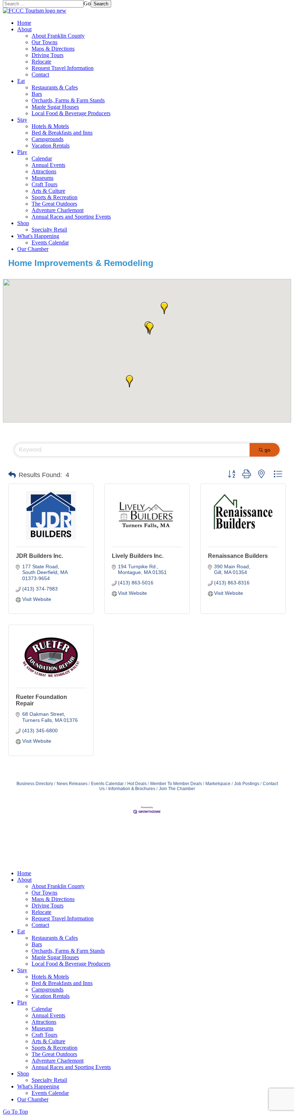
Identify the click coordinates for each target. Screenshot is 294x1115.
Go (87, 3)
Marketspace (218, 783)
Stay (22, 120)
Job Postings (246, 783)
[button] (164, 308)
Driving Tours (47, 55)
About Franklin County (58, 36)
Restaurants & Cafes (55, 87)
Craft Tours (44, 184)
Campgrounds (47, 139)
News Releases (72, 783)
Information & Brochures (131, 788)
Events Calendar (50, 242)
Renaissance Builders (238, 556)
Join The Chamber (177, 788)
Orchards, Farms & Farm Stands (68, 100)
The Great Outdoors (54, 204)
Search (101, 3)
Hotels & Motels (50, 126)
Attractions (44, 171)
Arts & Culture (48, 191)
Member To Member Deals (176, 783)
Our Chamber (32, 249)
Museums (42, 178)
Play (22, 152)
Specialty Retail (49, 230)
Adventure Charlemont (58, 210)
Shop (23, 223)
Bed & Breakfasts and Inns (62, 133)
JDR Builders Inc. (39, 556)
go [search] (267, 450)
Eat (21, 81)
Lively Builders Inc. (137, 556)
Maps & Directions (53, 49)
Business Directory (34, 783)
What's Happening (38, 236)
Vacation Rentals (51, 146)
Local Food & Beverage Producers (71, 113)
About (24, 29)
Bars (37, 94)
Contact (40, 74)
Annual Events (48, 165)
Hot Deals (137, 783)
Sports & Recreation (54, 197)
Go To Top (15, 1112)
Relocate (41, 62)
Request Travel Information (63, 68)
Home (24, 23)
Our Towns (44, 42)
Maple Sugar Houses (55, 107)
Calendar (42, 158)
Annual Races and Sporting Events (71, 217)
